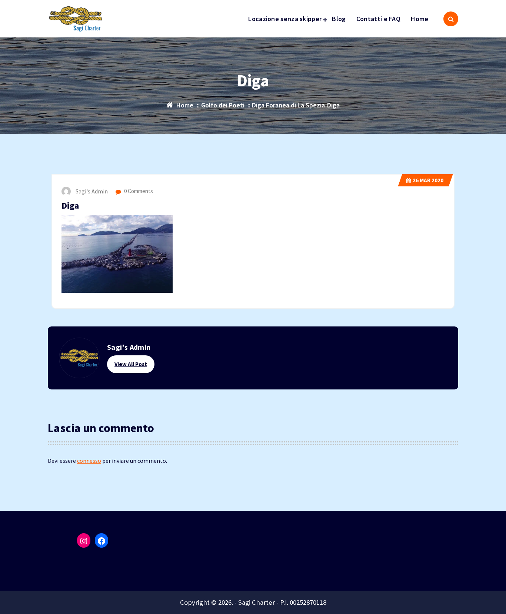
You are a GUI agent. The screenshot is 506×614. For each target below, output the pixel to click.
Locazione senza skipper (285, 18)
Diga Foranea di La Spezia (288, 105)
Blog (339, 18)
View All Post (130, 364)
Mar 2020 (428, 180)
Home (419, 18)
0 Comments (138, 191)
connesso (89, 460)
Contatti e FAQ (378, 18)
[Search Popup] (450, 18)
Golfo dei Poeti (222, 105)
